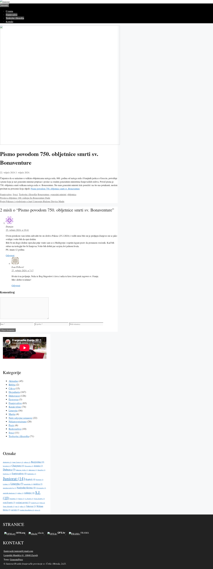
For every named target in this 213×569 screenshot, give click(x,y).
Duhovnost (14, 395)
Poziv (11, 425)
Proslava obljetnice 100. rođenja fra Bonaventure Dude (25, 197)
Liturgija (13, 410)
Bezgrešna (37, 461)
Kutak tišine (15, 406)
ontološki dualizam (10, 493)
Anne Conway (17, 462)
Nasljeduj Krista (26, 487)
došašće (38, 465)
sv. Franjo (29, 499)
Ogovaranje (41, 488)
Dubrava (9, 469)
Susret (21, 499)
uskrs (23, 506)
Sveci (15, 194)
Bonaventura (43, 194)
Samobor (14, 499)
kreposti (39, 480)
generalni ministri (58, 194)
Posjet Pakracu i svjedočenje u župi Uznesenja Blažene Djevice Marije (32, 201)
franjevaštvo (19, 473)
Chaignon (18, 465)
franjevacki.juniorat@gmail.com (18, 551)
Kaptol (31, 479)
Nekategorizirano (18, 421)
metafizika (28, 484)
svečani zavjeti (23, 502)
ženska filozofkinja (27, 510)
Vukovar (31, 506)
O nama (9, 11)
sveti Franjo (9, 502)
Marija (12, 414)
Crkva (12, 388)
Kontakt (9, 21)
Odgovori (10, 255)
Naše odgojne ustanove (20, 418)
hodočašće (31, 474)
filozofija (41, 470)
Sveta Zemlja (39, 499)
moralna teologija (9, 488)
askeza (27, 462)
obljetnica (71, 194)
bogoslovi (7, 466)
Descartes (29, 466)
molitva (37, 484)
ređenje (29, 492)
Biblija (12, 384)
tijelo (42, 503)
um (17, 506)
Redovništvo (15, 429)
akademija (7, 462)
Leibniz (6, 484)
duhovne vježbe (22, 470)
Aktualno (13, 381)
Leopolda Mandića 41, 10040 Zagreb (21, 555)
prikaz (20, 493)
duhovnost (33, 470)
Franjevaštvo (11, 14)
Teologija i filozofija (15, 18)
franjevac (7, 474)
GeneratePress (16, 559)
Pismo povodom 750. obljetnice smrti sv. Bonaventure (55, 188)
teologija (35, 503)
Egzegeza (14, 399)
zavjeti (15, 509)
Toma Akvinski (9, 506)
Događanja (14, 392)
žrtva (37, 510)
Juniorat (14, 478)
